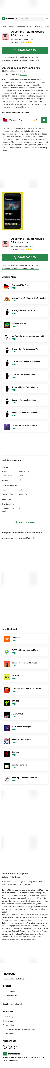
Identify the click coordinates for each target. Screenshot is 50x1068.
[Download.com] (8, 18)
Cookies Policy (8, 1025)
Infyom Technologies (12, 877)
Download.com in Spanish (12, 1004)
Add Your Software (10, 996)
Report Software (27, 522)
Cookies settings (9, 1034)
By (20, 39)
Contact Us (7, 1000)
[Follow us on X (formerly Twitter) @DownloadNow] (10, 1047)
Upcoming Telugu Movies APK (27, 33)
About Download (9, 991)
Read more (23, 75)
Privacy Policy (8, 1017)
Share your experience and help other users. (20, 60)
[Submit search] (17, 19)
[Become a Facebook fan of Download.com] (5, 1047)
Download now (27, 50)
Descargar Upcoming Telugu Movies (17, 538)
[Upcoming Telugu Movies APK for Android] (5, 36)
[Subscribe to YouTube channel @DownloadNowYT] (15, 1047)
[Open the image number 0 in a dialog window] (12, 211)
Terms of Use (8, 1021)
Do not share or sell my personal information (19, 1029)
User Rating (15, 42)
